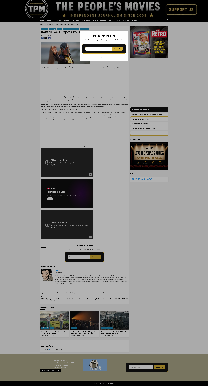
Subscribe (117, 49)
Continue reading (104, 58)
